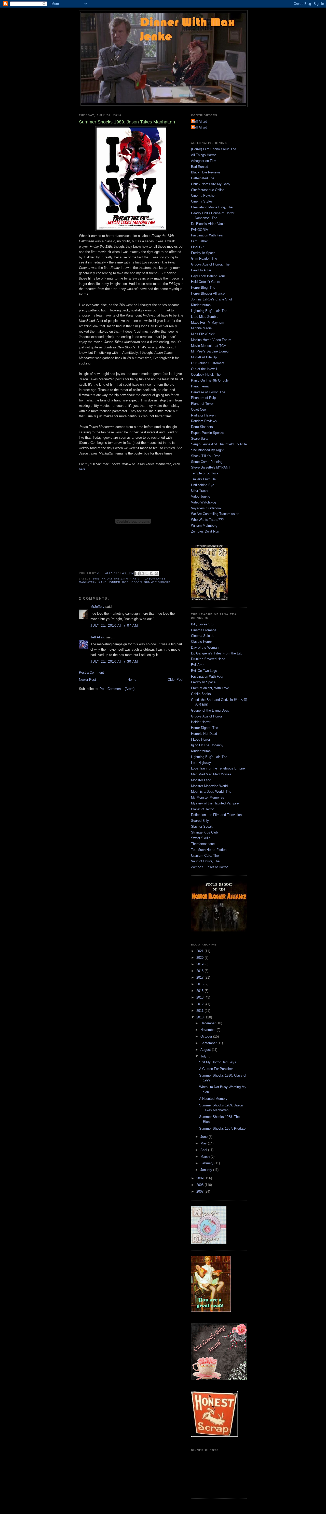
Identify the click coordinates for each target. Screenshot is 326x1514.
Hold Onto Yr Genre (205, 282)
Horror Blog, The (203, 287)
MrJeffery (97, 607)
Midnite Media (201, 328)
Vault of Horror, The (205, 861)
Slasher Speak (202, 826)
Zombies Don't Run (205, 531)
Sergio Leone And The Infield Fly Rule (219, 444)
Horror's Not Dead (204, 734)
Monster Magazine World (209, 786)
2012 (200, 1004)
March (205, 1156)
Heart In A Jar (201, 270)
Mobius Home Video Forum (211, 340)
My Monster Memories (207, 797)
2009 (200, 1178)
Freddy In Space (203, 253)
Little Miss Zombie (204, 317)
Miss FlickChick (203, 334)
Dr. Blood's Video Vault (208, 224)
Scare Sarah (200, 438)
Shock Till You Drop (205, 456)
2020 (200, 958)
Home (132, 680)
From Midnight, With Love (210, 688)
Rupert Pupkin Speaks (207, 433)
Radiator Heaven (203, 415)
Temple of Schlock (205, 473)
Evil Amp (197, 665)
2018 (200, 971)
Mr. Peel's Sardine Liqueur (210, 351)
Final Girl (197, 247)
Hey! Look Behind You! (208, 276)
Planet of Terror (202, 404)
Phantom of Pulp (203, 398)
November (208, 1030)
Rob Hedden (132, 582)
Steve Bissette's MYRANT (210, 467)
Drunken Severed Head (208, 659)
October (206, 1036)
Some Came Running (206, 462)
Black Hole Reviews (206, 172)
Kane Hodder (109, 582)
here (82, 469)
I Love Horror (200, 739)
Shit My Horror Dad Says (217, 1062)
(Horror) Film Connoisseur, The (213, 149)
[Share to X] (146, 573)
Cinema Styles (202, 201)
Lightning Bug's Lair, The (209, 311)
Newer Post (87, 680)
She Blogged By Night (207, 450)
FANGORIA (199, 230)
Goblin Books (201, 694)
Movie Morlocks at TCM (208, 346)
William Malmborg (204, 525)
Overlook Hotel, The (206, 374)
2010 (200, 1017)
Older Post (175, 680)
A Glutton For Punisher (216, 1069)
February (207, 1163)
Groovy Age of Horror (206, 716)
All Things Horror (203, 155)
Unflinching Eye (202, 485)
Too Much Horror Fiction (208, 850)
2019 (200, 964)
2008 (200, 1185)
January (206, 1170)
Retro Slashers (202, 427)
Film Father (199, 241)
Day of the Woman (205, 647)
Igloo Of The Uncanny (207, 745)
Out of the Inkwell (204, 369)
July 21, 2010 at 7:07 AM (114, 625)
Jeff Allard (97, 637)
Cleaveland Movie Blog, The (212, 207)
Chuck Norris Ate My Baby (210, 184)
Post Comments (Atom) (117, 689)
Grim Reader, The (204, 258)
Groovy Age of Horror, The (210, 264)
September (209, 1043)
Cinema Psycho (202, 195)
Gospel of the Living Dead (210, 710)
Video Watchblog (203, 502)
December (208, 1023)
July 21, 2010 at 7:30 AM (114, 661)
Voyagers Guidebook (206, 508)
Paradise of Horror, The (208, 392)
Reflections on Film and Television (216, 815)
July (204, 1056)
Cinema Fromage (203, 630)
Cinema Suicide (202, 636)
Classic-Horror (201, 642)
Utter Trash (199, 491)
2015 (200, 991)
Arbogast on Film (203, 161)
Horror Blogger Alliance (208, 293)
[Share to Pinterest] (156, 573)
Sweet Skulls (200, 838)
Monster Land (201, 780)
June (204, 1137)
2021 (200, 951)
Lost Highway (201, 763)
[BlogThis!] (141, 573)
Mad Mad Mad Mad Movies (211, 774)
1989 (96, 578)
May (204, 1143)
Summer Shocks (157, 582)
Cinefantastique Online (207, 190)
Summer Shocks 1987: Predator (223, 1128)
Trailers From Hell (204, 479)
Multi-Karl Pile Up (204, 357)
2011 (200, 1011)
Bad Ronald (199, 167)
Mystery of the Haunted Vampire (215, 803)
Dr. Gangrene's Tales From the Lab (216, 653)
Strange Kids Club (204, 832)
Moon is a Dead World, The (211, 791)
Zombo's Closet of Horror (209, 867)
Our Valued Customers (207, 363)
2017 (200, 977)
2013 (200, 997)
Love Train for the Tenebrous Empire (218, 768)
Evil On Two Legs (204, 671)
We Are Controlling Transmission (215, 514)
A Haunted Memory (213, 1099)
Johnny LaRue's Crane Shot (211, 299)
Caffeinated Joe (202, 178)
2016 (200, 984)
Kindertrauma (201, 305)
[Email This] (137, 573)
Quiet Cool (199, 409)
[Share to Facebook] (151, 573)
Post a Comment (91, 672)
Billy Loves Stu (202, 624)
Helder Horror (200, 722)
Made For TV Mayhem (207, 322)
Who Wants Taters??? (207, 520)
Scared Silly (200, 821)
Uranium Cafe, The (205, 855)
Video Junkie (200, 496)
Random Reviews (204, 421)
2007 (200, 1191)
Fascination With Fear (207, 235)
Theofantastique (203, 844)
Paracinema (200, 386)
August (206, 1050)
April (204, 1150)
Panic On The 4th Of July (210, 380)
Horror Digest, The (204, 728)
